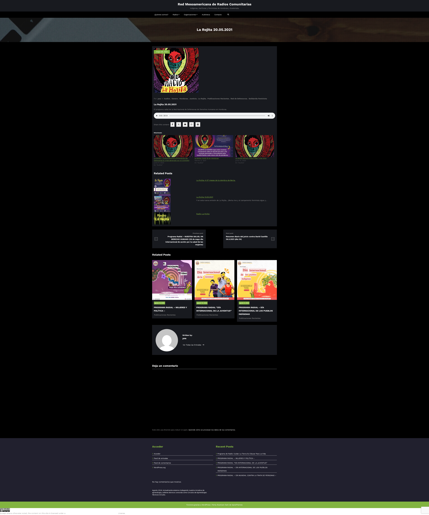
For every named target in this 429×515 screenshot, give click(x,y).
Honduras (183, 99)
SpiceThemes (237, 505)
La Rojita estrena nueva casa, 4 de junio (250, 158)
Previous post (198, 233)
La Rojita (202, 99)
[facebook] (172, 124)
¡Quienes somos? (161, 15)
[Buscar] (228, 14)
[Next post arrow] (273, 238)
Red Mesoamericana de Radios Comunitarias (214, 4)
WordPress (206, 505)
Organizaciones (190, 15)
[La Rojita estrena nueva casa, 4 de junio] (254, 146)
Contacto (218, 15)
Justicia (193, 99)
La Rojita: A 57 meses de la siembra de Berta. (215, 180)
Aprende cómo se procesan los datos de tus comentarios (211, 430)
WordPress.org (159, 467)
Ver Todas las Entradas (192, 345)
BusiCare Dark (223, 505)
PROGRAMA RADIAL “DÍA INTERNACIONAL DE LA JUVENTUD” (242, 463)
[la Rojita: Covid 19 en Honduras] (214, 146)
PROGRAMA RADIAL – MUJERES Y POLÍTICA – (236, 458)
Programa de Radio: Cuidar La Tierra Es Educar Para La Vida (242, 454)
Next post (229, 233)
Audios (167, 99)
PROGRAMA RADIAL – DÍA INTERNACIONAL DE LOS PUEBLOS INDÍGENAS (256, 310)
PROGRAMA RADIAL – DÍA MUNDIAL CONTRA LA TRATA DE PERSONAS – (247, 475)
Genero (175, 99)
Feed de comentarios (162, 463)
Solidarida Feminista (258, 99)
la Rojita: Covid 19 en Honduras (207, 158)
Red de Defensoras (239, 99)
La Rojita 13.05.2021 (204, 197)
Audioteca (206, 15)
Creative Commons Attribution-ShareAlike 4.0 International (92, 513)
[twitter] (178, 124)
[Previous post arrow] (156, 238)
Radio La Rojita (202, 214)
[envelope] (185, 124)
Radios (175, 15)
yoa (159, 99)
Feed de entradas (161, 458)
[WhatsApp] (191, 124)
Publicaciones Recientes (218, 99)
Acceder (157, 454)
